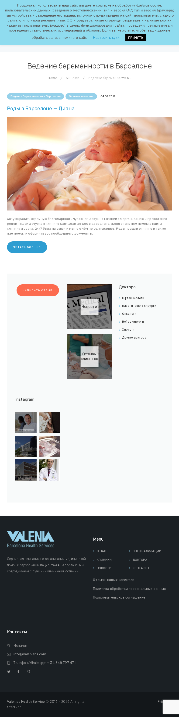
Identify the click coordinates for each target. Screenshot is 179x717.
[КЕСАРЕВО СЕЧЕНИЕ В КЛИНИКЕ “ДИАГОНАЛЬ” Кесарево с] (49, 446)
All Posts (73, 78)
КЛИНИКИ (104, 559)
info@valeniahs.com (30, 654)
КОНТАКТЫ (141, 568)
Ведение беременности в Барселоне (35, 96)
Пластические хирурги (139, 305)
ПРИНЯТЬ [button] (136, 37)
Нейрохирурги (133, 321)
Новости (89, 306)
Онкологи (129, 313)
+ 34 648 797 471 (61, 663)
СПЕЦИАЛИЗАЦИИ (147, 551)
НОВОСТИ (104, 568)
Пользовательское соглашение (119, 597)
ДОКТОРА (140, 559)
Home (52, 78)
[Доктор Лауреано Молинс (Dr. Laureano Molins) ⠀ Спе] (49, 470)
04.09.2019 (108, 96)
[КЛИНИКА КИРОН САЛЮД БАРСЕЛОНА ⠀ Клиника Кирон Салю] (26, 470)
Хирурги (128, 329)
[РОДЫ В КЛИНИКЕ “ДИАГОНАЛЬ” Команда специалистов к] (49, 422)
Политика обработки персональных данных (129, 589)
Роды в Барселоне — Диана (41, 108)
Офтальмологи (133, 298)
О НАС (102, 551)
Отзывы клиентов (81, 96)
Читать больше (27, 247)
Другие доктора (134, 337)
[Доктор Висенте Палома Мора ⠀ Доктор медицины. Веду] (26, 422)
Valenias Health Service (26, 702)
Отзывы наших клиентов (113, 580)
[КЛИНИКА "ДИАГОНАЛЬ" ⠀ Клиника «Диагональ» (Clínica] (26, 446)
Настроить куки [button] (106, 37)
